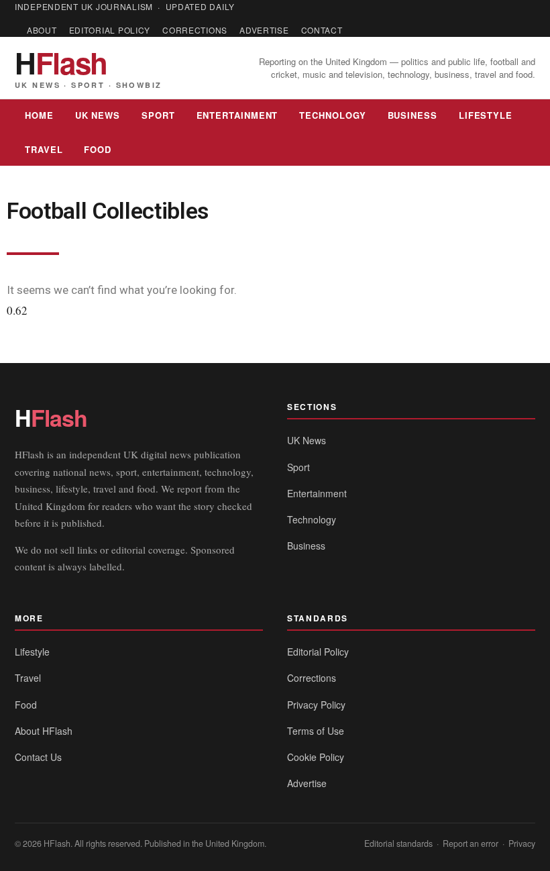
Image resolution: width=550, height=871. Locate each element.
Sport (158, 115)
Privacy (521, 843)
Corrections (194, 30)
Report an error (470, 843)
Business (412, 115)
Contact (322, 30)
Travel (43, 149)
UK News (97, 115)
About (42, 30)
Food (97, 149)
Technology (332, 115)
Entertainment (237, 115)
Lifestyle (485, 115)
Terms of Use (315, 730)
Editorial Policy (110, 30)
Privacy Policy (316, 704)
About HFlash (43, 730)
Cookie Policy (315, 757)
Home (39, 115)
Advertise (263, 30)
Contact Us (38, 757)
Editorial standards (398, 843)
